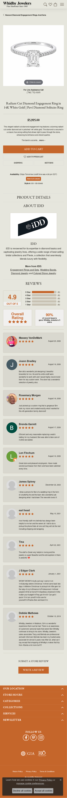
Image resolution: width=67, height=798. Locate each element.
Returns (49, 163)
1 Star (28, 304)
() (59, 292)
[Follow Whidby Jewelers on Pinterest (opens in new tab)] (33, 737)
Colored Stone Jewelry (44, 273)
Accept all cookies (43, 790)
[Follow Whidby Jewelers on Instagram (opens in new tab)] (41, 737)
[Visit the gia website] (28, 753)
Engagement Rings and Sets (24, 269)
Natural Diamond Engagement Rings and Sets (25, 15)
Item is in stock (33, 178)
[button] (45, 4)
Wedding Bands (48, 269)
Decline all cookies (22, 790)
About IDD (33, 206)
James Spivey (27, 481)
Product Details (33, 197)
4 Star (28, 295)
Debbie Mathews (28, 613)
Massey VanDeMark (30, 338)
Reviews (33, 283)
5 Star (28, 292)
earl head (24, 510)
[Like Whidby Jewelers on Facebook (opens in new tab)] (26, 737)
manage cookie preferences (30, 783)
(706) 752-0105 (33, 92)
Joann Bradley (27, 361)
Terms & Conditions (47, 771)
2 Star (28, 301)
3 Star (28, 298)
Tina (21, 542)
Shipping (18, 163)
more (41, 140)
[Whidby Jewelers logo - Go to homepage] (17, 4)
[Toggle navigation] (62, 4)
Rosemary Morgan (30, 395)
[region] (33, 55)
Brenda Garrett (27, 424)
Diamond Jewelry (19, 273)
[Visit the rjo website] (42, 753)
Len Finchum (26, 453)
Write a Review (33, 670)
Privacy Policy (31, 771)
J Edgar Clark (27, 570)
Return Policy (18, 771)
